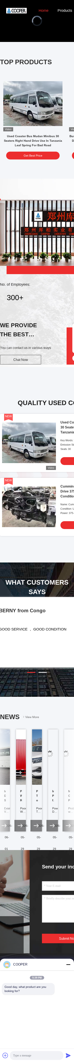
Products (65, 10)
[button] (31, 672)
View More (32, 717)
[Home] (16, 10)
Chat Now (20, 360)
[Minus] (68, 964)
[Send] (68, 1055)
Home (44, 10)
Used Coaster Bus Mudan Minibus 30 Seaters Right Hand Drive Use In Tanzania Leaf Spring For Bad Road (33, 140)
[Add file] (5, 1055)
